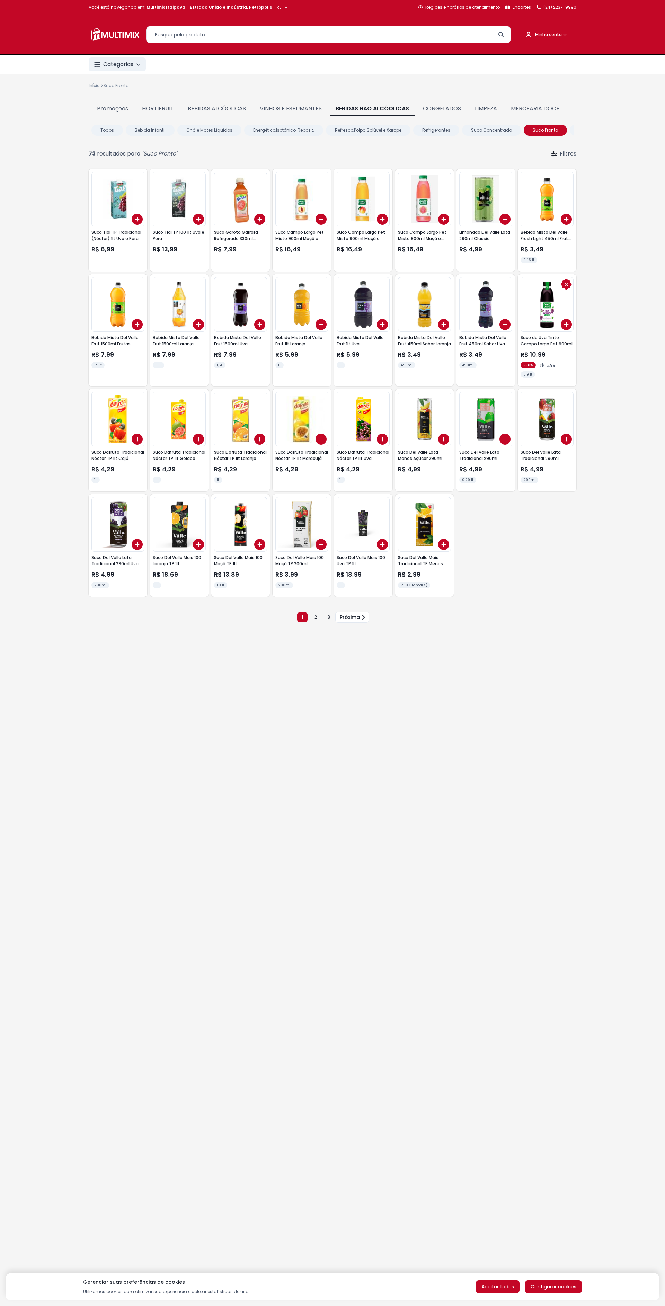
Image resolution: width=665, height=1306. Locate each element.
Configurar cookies (553, 1286)
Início (94, 85)
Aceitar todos (497, 1286)
